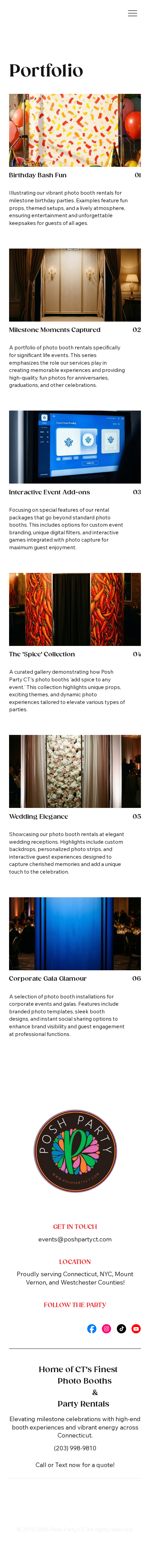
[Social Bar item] (91, 1328)
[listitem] (75, 164)
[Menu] (133, 13)
